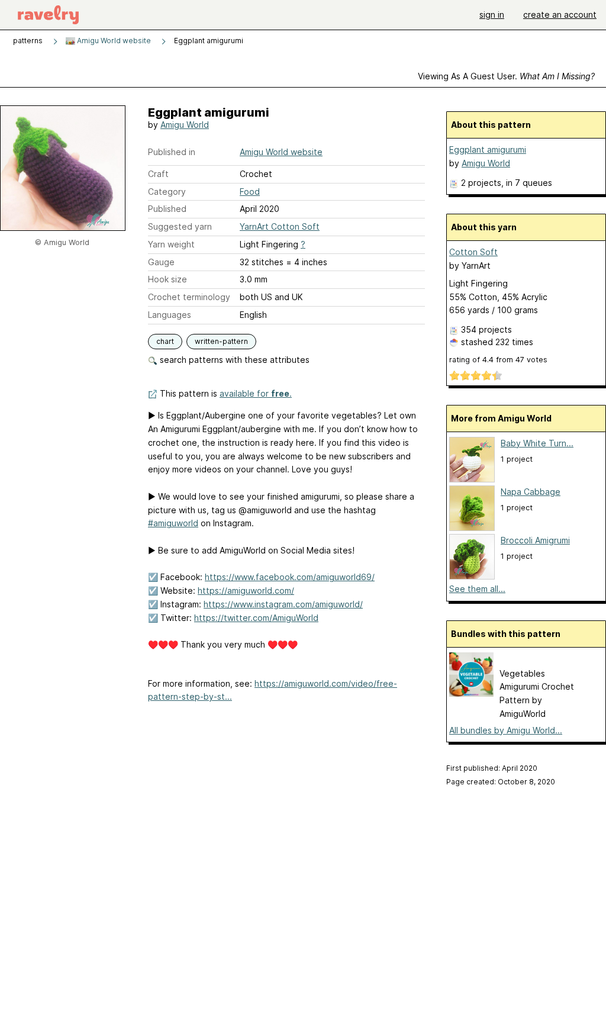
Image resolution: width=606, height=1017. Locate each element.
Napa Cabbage (530, 492)
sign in (491, 14)
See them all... (477, 589)
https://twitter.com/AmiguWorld (256, 618)
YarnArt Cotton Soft (280, 226)
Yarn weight (171, 244)
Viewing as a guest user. (506, 76)
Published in (171, 152)
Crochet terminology (189, 297)
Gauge (161, 262)
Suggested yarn (180, 226)
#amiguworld (173, 523)
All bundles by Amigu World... (505, 730)
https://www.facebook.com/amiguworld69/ (290, 577)
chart (165, 341)
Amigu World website (113, 40)
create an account (560, 14)
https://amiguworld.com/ (246, 590)
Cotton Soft (473, 252)
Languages (169, 315)
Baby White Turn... (537, 443)
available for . (256, 393)
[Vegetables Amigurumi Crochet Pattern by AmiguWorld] (471, 693)
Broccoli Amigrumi (535, 540)
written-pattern (221, 341)
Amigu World (184, 125)
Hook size (167, 279)
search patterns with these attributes (233, 360)
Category (167, 191)
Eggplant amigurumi (487, 149)
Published (167, 209)
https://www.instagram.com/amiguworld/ (283, 604)
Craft (158, 174)
